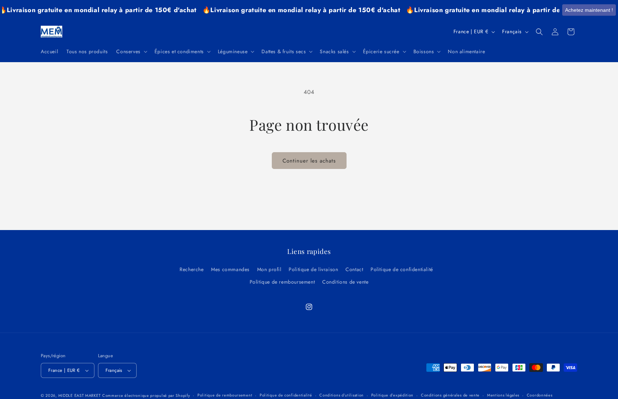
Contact (354, 269)
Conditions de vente (345, 281)
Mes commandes (230, 269)
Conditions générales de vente (450, 395)
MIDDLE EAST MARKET (79, 395)
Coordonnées (540, 395)
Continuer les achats (309, 161)
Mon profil (269, 269)
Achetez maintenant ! (589, 10)
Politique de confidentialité (402, 269)
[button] (131, 51)
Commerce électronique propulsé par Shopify (146, 395)
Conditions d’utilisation (341, 395)
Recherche (191, 269)
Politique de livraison (313, 269)
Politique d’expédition (392, 395)
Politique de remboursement (282, 281)
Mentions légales (503, 395)
